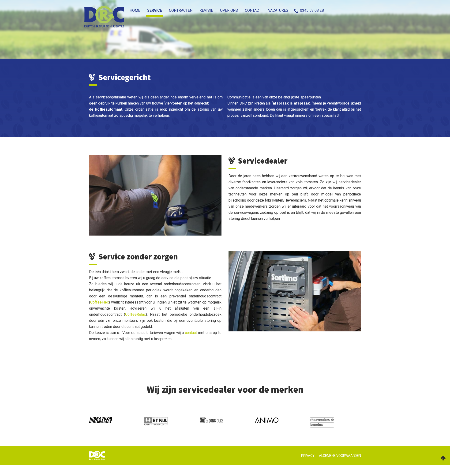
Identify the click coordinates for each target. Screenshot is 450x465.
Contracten (191, 10)
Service (167, 10)
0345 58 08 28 (312, 10)
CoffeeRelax (135, 314)
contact (191, 332)
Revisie (214, 10)
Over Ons (235, 10)
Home (150, 10)
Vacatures (279, 10)
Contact (256, 10)
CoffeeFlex (99, 302)
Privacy (308, 456)
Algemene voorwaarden (340, 456)
